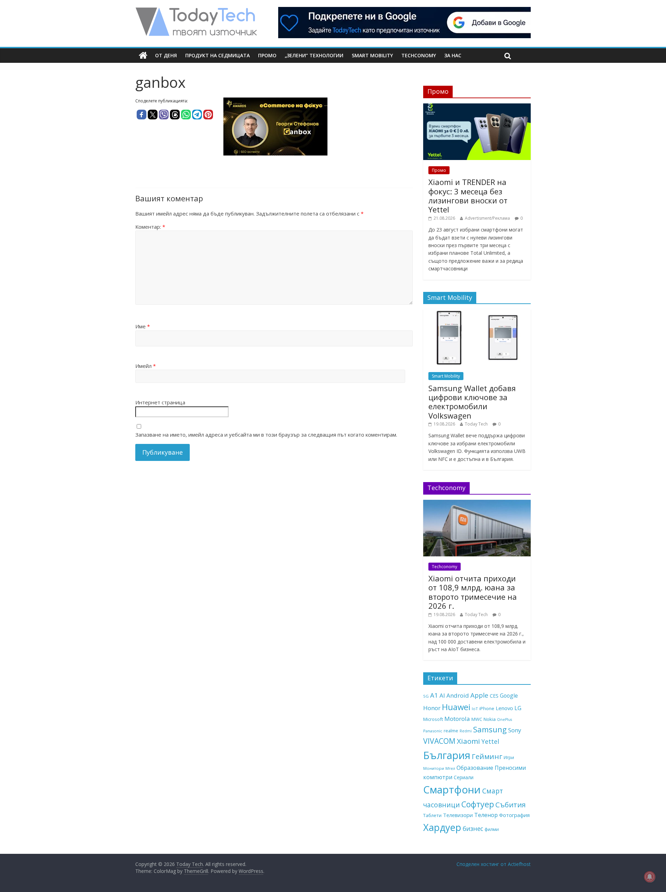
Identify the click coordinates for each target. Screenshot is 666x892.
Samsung (490, 729)
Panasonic (432, 730)
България (446, 755)
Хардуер (442, 827)
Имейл (145, 365)
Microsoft (433, 719)
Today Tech (476, 424)
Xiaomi (468, 741)
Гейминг (487, 756)
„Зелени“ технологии (314, 55)
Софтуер (477, 804)
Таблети (432, 815)
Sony (514, 730)
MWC (476, 719)
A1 (434, 695)
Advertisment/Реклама (487, 218)
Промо (267, 55)
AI (442, 695)
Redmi (466, 731)
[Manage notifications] (649, 876)
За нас (452, 55)
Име (142, 326)
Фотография (514, 814)
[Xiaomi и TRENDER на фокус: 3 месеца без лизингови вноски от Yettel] (477, 107)
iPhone (486, 708)
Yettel (490, 741)
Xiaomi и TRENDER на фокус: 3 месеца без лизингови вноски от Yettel (467, 195)
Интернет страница (160, 402)
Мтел (450, 768)
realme (451, 730)
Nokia (490, 719)
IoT (475, 708)
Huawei (456, 707)
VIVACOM (439, 741)
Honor (432, 708)
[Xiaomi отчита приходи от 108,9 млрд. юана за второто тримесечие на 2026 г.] (477, 503)
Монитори (433, 768)
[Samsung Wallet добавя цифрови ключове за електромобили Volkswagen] (477, 313)
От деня (166, 55)
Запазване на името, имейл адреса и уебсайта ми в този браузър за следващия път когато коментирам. (266, 434)
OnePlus (504, 719)
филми (492, 829)
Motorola (457, 719)
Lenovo (504, 708)
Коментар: (150, 226)
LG (517, 708)
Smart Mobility (372, 55)
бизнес (473, 828)
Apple (479, 695)
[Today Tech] (196, 11)
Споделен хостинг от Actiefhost (493, 864)
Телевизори (458, 814)
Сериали (463, 777)
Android (457, 695)
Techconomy (418, 55)
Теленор (486, 815)
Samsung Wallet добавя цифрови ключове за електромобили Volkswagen (472, 402)
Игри (509, 757)
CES (494, 695)
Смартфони (452, 790)
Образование (474, 768)
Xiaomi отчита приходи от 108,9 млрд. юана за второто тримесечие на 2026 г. (472, 592)
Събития (510, 804)
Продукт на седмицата (217, 55)
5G (426, 696)
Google (509, 695)
